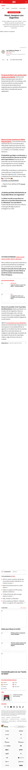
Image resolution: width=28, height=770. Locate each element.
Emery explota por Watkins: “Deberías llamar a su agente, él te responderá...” (13, 602)
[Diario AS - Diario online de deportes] (14, 2)
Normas (15, 571)
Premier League (22, 8)
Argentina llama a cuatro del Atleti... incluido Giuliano (18, 285)
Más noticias (23, 607)
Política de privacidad (16, 717)
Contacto (3, 717)
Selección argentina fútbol (15, 343)
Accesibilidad (23, 719)
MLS (3, 8)
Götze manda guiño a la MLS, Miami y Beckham (12, 258)
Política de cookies (4, 719)
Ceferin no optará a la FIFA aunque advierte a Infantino (12, 591)
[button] (3, 59)
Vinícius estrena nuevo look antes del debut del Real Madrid (18, 644)
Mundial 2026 (14, 8)
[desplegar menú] (2, 2)
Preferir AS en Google (17, 59)
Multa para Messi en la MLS (10, 629)
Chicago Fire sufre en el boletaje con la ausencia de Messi (18, 297)
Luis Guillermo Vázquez (12, 50)
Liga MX (7, 8)
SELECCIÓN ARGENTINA (14, 12)
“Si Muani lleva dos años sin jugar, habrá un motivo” (12, 595)
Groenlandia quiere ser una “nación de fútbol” (13, 673)
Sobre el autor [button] (9, 53)
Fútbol (3, 5)
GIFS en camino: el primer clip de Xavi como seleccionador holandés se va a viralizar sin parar (13, 581)
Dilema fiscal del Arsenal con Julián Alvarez (13, 586)
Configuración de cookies (14, 719)
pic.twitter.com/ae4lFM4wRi (10, 180)
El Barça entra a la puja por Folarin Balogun (18, 633)
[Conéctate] (26, 2)
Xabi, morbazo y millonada (10, 599)
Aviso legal (8, 717)
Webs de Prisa (21, 726)
